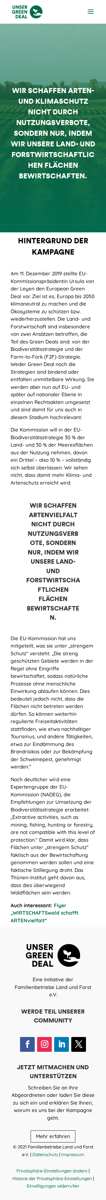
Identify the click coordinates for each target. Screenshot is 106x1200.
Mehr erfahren (53, 1136)
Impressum (72, 1154)
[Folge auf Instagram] (44, 1044)
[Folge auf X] (78, 1044)
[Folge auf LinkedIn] (61, 1044)
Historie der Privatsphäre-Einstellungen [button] (52, 1178)
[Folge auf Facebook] (27, 1044)
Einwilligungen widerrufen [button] (53, 1186)
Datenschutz (45, 1154)
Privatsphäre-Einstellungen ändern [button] (51, 1171)
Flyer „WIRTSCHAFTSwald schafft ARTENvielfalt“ (44, 912)
